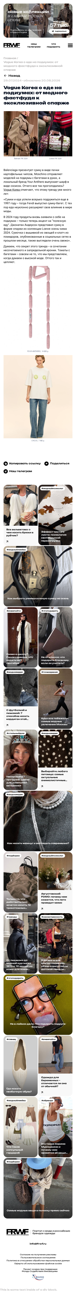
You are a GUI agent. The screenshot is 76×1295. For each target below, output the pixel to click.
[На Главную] (11, 45)
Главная (10, 58)
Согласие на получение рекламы (38, 1254)
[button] (70, 45)
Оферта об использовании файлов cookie (38, 1263)
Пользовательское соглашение (38, 1257)
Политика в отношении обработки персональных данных (38, 1260)
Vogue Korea (12, 189)
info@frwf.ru (38, 1243)
